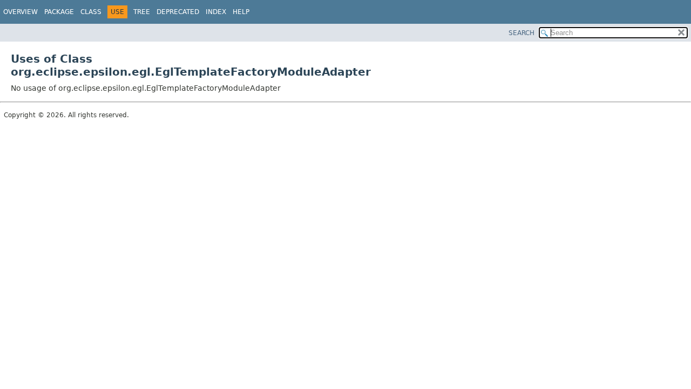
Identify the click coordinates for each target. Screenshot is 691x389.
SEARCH (521, 33)
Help (241, 12)
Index (216, 12)
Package (59, 12)
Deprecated (178, 12)
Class (90, 12)
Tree (141, 12)
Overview (20, 12)
